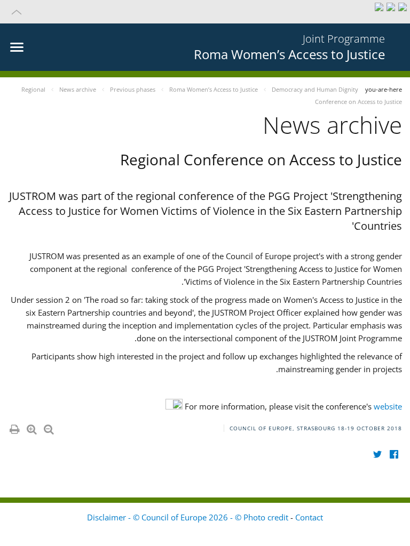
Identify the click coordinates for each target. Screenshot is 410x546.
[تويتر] (377, 454)
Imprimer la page (14, 427)
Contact (309, 517)
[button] (205, 11)
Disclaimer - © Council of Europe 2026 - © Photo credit (188, 517)
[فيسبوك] (393, 454)
